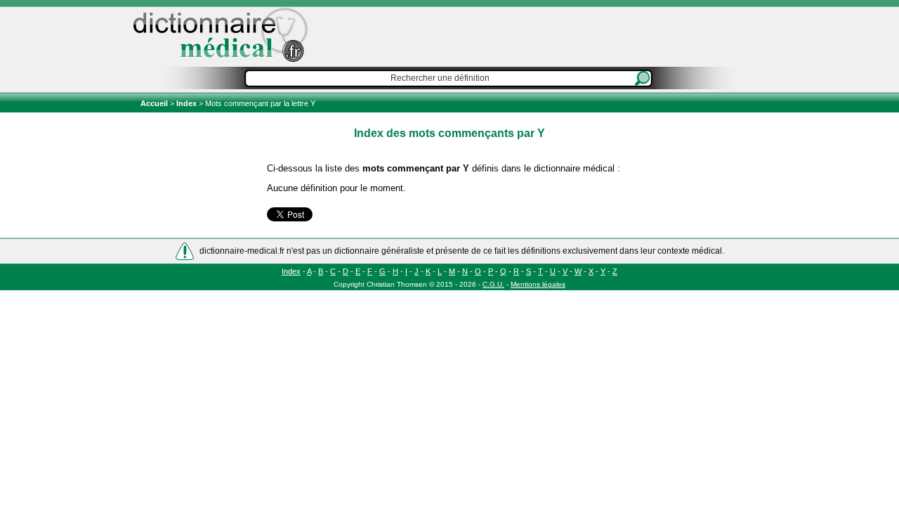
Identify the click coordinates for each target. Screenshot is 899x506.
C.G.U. (493, 284)
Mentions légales (538, 284)
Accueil (155, 103)
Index (186, 103)
